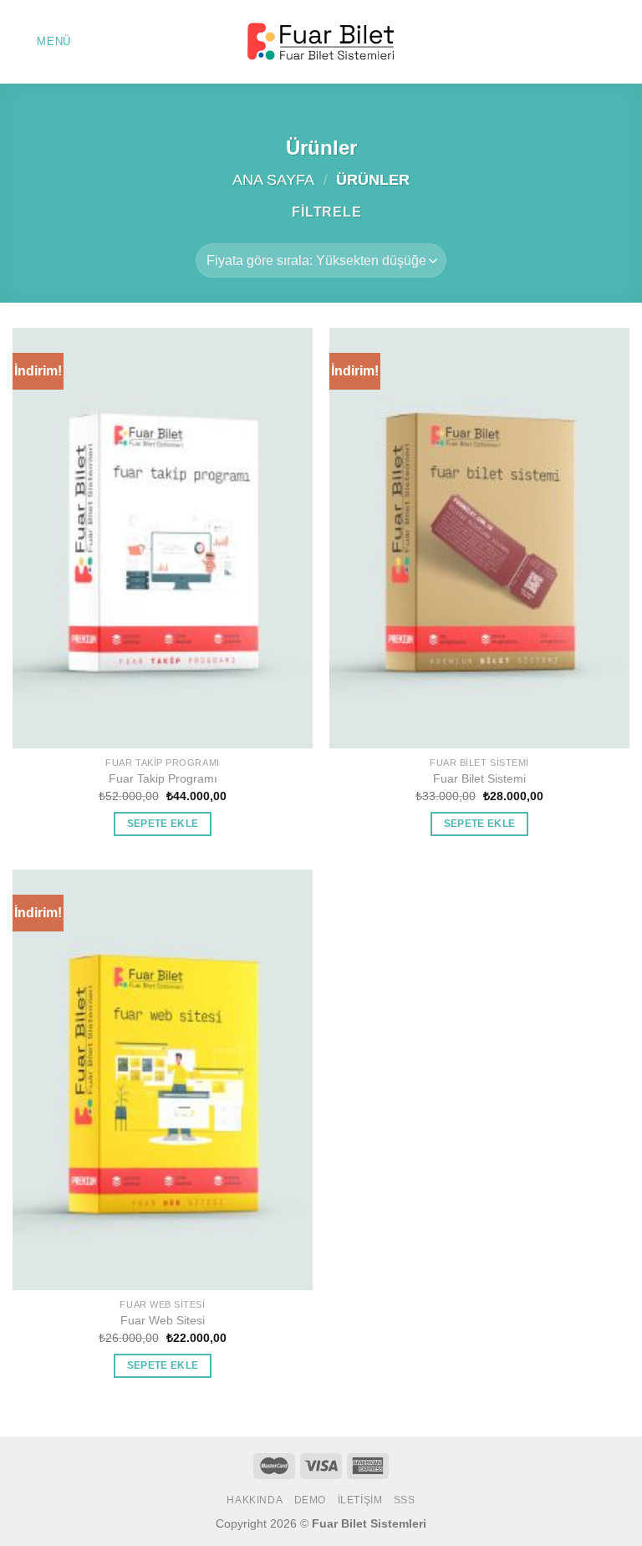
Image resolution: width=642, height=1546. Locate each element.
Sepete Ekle (163, 824)
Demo (310, 1500)
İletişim (360, 1500)
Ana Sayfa (273, 179)
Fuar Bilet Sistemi (479, 778)
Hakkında (255, 1500)
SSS (404, 1500)
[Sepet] (621, 41)
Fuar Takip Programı (163, 778)
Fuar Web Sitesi (162, 1320)
